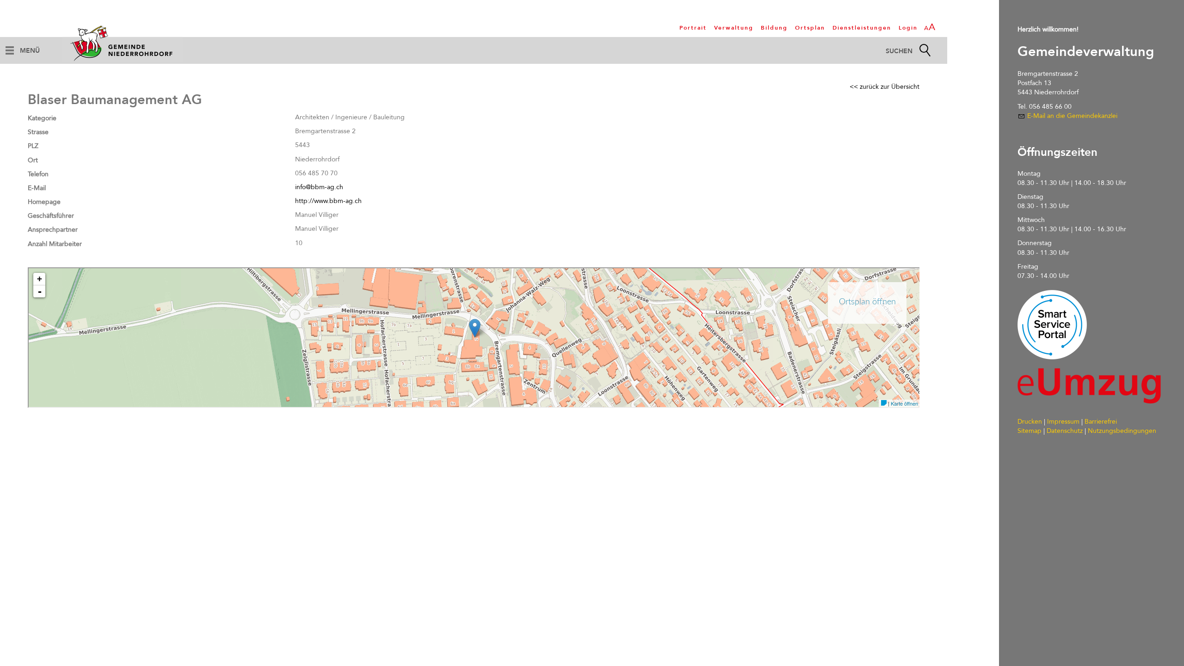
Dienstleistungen (861, 27)
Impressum (1063, 421)
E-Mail (37, 188)
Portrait (693, 27)
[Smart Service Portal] (1052, 324)
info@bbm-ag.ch (319, 187)
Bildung (774, 27)
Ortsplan (810, 27)
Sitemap (1030, 430)
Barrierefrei (1101, 421)
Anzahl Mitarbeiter (55, 244)
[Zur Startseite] (122, 43)
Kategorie (42, 118)
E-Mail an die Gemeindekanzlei (1072, 115)
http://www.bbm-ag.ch (328, 201)
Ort (33, 160)
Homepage (44, 201)
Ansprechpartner (53, 229)
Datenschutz (1065, 430)
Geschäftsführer (51, 215)
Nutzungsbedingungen (1122, 430)
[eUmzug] (1089, 386)
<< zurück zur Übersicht (884, 86)
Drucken (1030, 421)
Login (908, 27)
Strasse (38, 132)
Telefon (38, 174)
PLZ (33, 146)
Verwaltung (733, 27)
